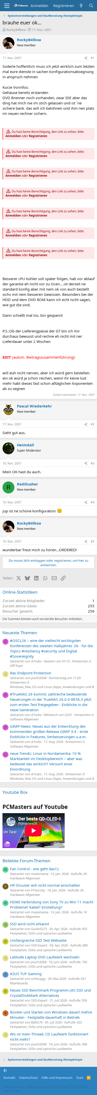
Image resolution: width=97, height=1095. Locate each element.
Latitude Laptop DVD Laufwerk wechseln (44, 956)
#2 (93, 424)
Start (79, 1077)
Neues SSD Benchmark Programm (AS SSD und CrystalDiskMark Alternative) (50, 993)
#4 (93, 502)
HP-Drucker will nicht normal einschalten (45, 885)
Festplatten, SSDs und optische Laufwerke (41, 933)
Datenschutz (28, 1077)
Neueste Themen (19, 632)
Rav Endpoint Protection (30, 672)
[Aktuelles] (81, 5)
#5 (93, 541)
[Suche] (91, 5)
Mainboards (19, 983)
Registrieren (38, 136)
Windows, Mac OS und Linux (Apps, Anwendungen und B (52, 687)
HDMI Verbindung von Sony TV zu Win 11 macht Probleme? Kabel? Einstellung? (51, 904)
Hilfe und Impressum (56, 1077)
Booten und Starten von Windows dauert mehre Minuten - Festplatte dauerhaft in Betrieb (51, 1015)
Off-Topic (16, 665)
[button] (5, 1070)
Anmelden (13, 136)
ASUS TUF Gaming (26, 973)
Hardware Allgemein (25, 878)
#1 (93, 58)
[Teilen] (86, 58)
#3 (93, 463)
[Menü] (7, 6)
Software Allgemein (24, 719)
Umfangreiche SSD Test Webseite (38, 940)
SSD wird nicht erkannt (29, 923)
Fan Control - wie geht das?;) (34, 868)
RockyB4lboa (16, 29)
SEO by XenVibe (13, 1087)
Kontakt (9, 1077)
